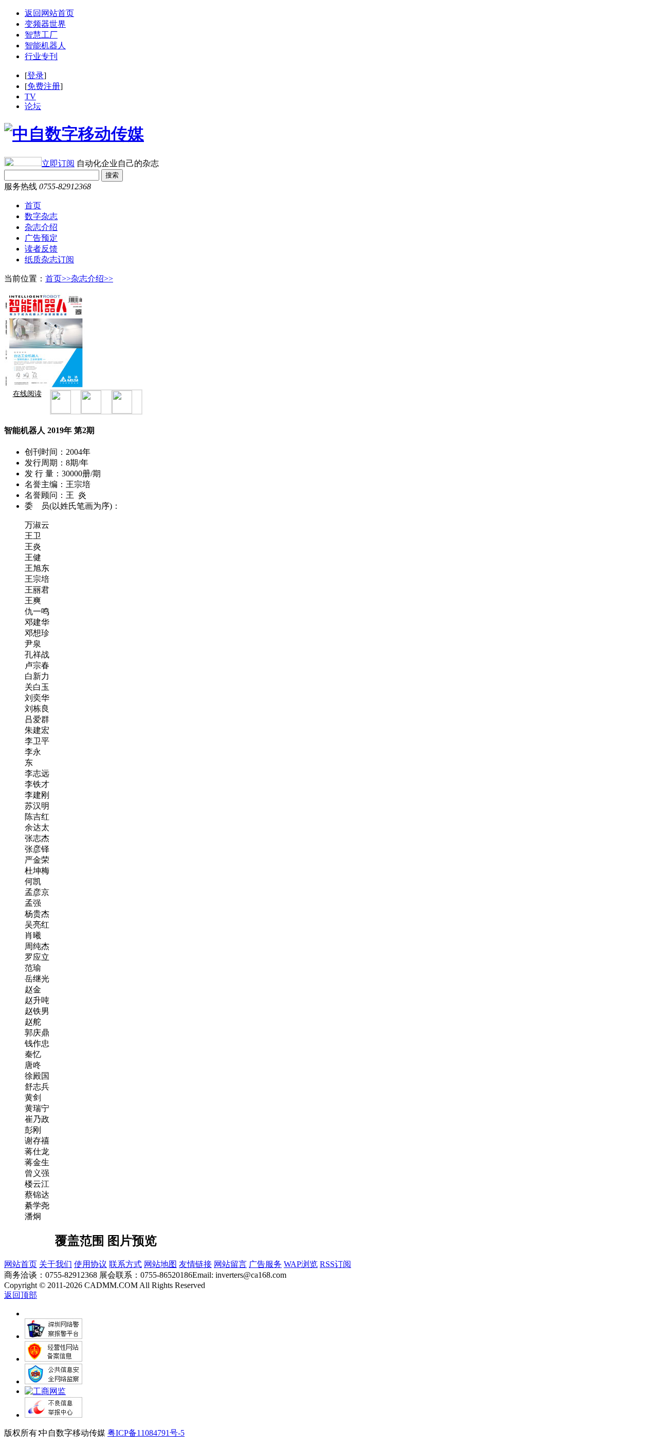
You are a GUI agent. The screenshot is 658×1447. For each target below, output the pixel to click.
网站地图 (160, 1264)
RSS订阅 (335, 1264)
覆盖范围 (79, 1240)
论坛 (33, 106)
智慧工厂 (41, 34)
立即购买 (32, 1235)
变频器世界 (45, 24)
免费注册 (43, 86)
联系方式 (125, 1264)
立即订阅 (58, 163)
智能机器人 (45, 45)
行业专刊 (41, 56)
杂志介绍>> (92, 278)
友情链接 (195, 1264)
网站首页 (20, 1264)
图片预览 (132, 1240)
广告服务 (265, 1264)
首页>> (58, 278)
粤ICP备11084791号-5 (146, 1432)
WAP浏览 (301, 1264)
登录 (35, 75)
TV (30, 96)
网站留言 (230, 1264)
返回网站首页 (49, 13)
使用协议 (90, 1264)
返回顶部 (20, 1295)
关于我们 (55, 1264)
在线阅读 (27, 394)
